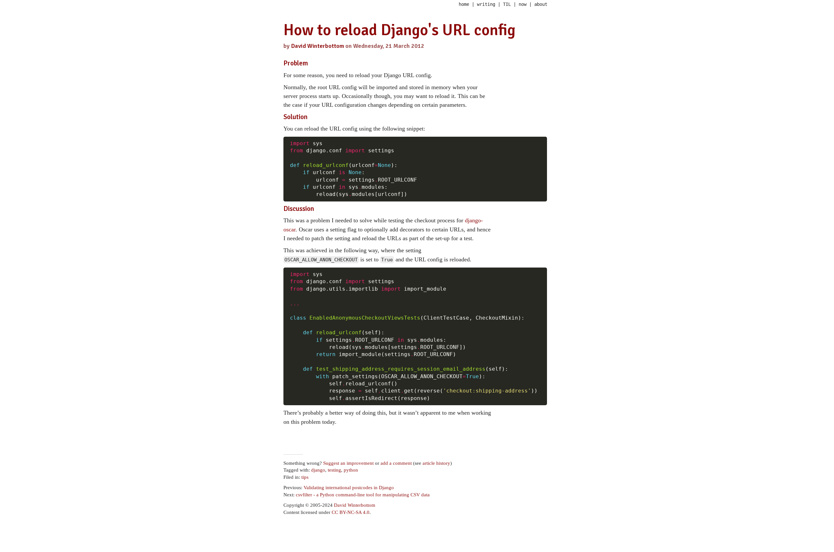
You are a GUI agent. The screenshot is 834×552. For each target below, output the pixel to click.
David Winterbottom (317, 45)
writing (486, 4)
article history (436, 463)
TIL (507, 4)
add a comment (396, 463)
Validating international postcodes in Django (349, 487)
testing (334, 470)
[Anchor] (311, 62)
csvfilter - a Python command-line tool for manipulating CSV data (363, 494)
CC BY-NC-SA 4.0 (350, 512)
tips (305, 477)
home (464, 4)
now (522, 4)
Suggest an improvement (348, 463)
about (540, 4)
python (351, 470)
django (318, 470)
